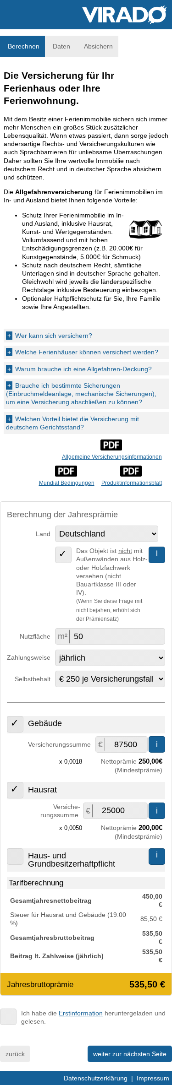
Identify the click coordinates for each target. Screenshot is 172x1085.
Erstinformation (81, 1013)
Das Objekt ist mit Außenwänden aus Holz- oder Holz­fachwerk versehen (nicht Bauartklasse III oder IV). (112, 584)
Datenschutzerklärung (96, 1078)
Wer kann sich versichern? (49, 335)
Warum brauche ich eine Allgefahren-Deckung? (79, 369)
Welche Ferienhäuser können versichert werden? (82, 352)
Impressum (153, 1078)
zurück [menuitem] (15, 1054)
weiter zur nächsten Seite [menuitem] (129, 1054)
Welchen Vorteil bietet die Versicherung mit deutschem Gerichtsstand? (72, 423)
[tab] (22, 46)
